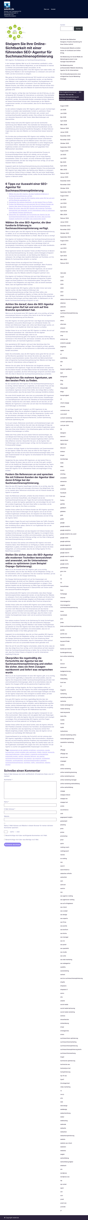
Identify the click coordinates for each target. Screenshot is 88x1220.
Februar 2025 (64, 173)
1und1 (62, 277)
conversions (40, 750)
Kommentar (8, 779)
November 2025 (65, 139)
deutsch (62, 436)
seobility (63, 967)
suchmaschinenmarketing (68, 1042)
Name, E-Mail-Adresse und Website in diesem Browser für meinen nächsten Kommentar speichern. (28, 826)
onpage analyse (65, 795)
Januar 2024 (64, 222)
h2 (61, 579)
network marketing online (68, 735)
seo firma (63, 922)
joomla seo (63, 634)
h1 (61, 575)
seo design (63, 914)
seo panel (63, 944)
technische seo (65, 1064)
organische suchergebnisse (39, 754)
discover (63, 448)
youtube (62, 1207)
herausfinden (64, 586)
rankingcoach (64, 851)
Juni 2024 (63, 203)
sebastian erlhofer (66, 873)
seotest (62, 974)
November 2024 (65, 184)
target (62, 1057)
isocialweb (63, 615)
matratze (63, 701)
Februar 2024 (64, 218)
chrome (62, 406)
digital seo (63, 444)
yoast (62, 1199)
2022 (62, 295)
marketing (63, 693)
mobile (62, 720)
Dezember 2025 (65, 136)
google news (64, 538)
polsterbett (63, 821)
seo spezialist (64, 948)
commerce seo (65, 410)
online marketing (65, 768)
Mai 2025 (63, 162)
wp (61, 1180)
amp (61, 335)
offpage (62, 750)
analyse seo (64, 339)
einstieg (62, 474)
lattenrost (63, 667)
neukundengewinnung (67, 738)
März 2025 (63, 169)
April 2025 (63, 166)
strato (62, 1034)
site (61, 997)
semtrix (62, 888)
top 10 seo (63, 1075)
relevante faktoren (30, 756)
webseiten (63, 1132)
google (47, 750)
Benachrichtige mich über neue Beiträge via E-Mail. (22, 839)
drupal (62, 455)
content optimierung (66, 421)
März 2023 (63, 259)
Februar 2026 (64, 128)
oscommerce (64, 810)
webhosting (64, 1120)
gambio (62, 504)
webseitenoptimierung (67, 1135)
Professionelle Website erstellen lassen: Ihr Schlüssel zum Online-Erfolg (70, 50)
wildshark (63, 1165)
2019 (61, 284)
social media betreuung (67, 1008)
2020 (62, 288)
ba (61, 365)
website (62, 1139)
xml (61, 1192)
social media (64, 1004)
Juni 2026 (63, 113)
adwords (63, 307)
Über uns (46, 9)
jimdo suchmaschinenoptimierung (70, 626)
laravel (62, 664)
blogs (62, 391)
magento (63, 690)
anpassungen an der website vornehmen (23, 750)
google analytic (65, 526)
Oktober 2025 (64, 143)
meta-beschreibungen (12, 754)
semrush (63, 884)
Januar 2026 (64, 132)
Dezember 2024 (65, 181)
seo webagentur (65, 963)
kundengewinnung (66, 652)
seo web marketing (66, 959)
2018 (61, 280)
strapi (62, 1027)
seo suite (63, 956)
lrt (61, 686)
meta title (63, 716)
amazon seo (64, 331)
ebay (61, 466)
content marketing (66, 418)
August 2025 (64, 151)
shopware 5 (64, 989)
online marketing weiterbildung (70, 783)
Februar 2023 (64, 263)
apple (62, 350)
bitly (61, 384)
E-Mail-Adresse (9, 809)
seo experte (64, 918)
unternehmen (40, 762)
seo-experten (36, 758)
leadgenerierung (65, 671)
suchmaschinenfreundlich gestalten (35, 760)
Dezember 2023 (65, 226)
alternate (63, 324)
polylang (63, 825)
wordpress (63, 1173)
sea (61, 862)
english (62, 485)
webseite (63, 1128)
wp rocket (63, 1184)
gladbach (63, 508)
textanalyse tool (65, 1068)
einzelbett (63, 478)
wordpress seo (64, 1177)
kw (61, 660)
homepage (63, 594)
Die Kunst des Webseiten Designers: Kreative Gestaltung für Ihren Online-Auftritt (71, 42)
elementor (63, 481)
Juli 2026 (63, 109)
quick (62, 843)
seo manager (64, 937)
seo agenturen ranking (67, 899)
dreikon (62, 451)
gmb (61, 515)
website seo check (66, 1143)
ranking (20, 756)
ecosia (62, 470)
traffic (33, 762)
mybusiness (64, 731)
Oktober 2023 (64, 233)
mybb (62, 727)
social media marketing (67, 1012)
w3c (61, 1098)
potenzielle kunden (11, 756)
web (61, 1102)
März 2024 (63, 214)
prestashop (63, 836)
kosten (62, 645)
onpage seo (64, 798)
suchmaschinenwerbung (68, 1053)
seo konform (64, 929)
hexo (61, 590)
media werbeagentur (66, 705)
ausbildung (63, 358)
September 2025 (65, 147)
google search (64, 552)
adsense (63, 303)
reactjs (62, 854)
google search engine (67, 556)
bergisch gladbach (66, 369)
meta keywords (65, 712)
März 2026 (63, 124)
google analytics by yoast (68, 534)
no (61, 746)
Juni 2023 (63, 248)
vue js (62, 1094)
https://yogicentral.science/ (68, 92)
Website (6, 816)
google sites (64, 560)
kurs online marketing (67, 656)
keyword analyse (65, 637)
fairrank (62, 496)
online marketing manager (68, 780)
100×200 (63, 273)
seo (61, 892)
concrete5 (63, 414)
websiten (63, 1147)
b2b (61, 361)
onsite (62, 806)
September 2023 (65, 237)
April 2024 (63, 211)
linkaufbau (63, 675)
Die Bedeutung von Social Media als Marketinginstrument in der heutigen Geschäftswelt (71, 59)
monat (62, 723)
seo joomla (63, 926)
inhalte (39, 752)
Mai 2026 (63, 117)
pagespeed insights (66, 817)
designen (63, 433)
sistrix (62, 993)
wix (61, 1169)
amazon (62, 328)
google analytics (65, 530)
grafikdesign (64, 567)
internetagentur (65, 601)
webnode (63, 1124)
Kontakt (53, 9)
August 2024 (64, 196)
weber (62, 1117)
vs (61, 1090)
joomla (62, 630)
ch (61, 399)
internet (44, 752)
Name (6, 802)
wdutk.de (9, 9)
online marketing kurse (67, 776)
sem (61, 881)
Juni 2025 (63, 158)
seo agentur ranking (66, 896)
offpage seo (64, 753)
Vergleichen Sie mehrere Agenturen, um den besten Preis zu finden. (31, 202)
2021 (61, 292)
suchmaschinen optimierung (69, 1038)
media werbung (65, 708)
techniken (27, 762)
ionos (62, 611)
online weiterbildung (66, 787)
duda (61, 463)
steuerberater (64, 1019)
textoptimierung (65, 1072)
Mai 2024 (63, 207)
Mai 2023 (63, 252)
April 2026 (63, 121)
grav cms (63, 571)
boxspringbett (64, 395)
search (62, 866)
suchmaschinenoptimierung (14, 762)
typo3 (62, 1079)
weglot (62, 1154)
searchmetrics (64, 869)
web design (63, 1105)
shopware (63, 986)
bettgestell (63, 376)
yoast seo (63, 1203)
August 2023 (64, 240)
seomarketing (64, 971)
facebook (63, 493)
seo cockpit (64, 911)
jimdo (62, 622)
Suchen (62, 25)
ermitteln (63, 489)
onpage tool (64, 802)
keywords (51, 752)
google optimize (65, 541)
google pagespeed (66, 549)
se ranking (63, 858)
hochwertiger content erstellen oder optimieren (20, 752)
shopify (62, 982)
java (61, 619)
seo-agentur (28, 758)
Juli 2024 (63, 199)
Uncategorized (65, 1083)
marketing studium (66, 697)
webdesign (63, 1109)
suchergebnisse (18, 760)
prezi (61, 840)
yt (61, 1210)
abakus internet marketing (68, 299)
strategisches (64, 1031)
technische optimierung (67, 1061)
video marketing (65, 1087)
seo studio (63, 952)
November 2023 (65, 229)
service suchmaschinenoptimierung (71, 978)
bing (61, 380)
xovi (61, 1195)
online (62, 765)
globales (63, 511)
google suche (64, 564)
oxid (61, 813)
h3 (61, 582)
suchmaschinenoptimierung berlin (70, 1049)
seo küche (63, 933)
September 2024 (65, 192)
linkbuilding (63, 679)
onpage (62, 791)
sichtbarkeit (46, 758)
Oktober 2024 (64, 188)
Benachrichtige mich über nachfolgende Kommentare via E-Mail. (26, 835)
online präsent (25, 754)
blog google (64, 388)
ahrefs (62, 317)
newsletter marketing (67, 742)
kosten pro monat (65, 649)
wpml (62, 1188)
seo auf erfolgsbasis (66, 903)
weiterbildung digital (66, 1162)
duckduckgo (64, 459)
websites (63, 1150)
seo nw (62, 941)
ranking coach (64, 847)
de (61, 429)
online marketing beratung (68, 772)
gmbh (62, 519)
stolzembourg (64, 1023)
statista (62, 1016)
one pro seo (64, 757)
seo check (63, 907)
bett (61, 373)
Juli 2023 (63, 244)
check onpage (64, 403)
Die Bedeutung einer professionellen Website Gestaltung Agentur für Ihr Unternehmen (71, 67)
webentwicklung (65, 1113)
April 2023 (63, 255)
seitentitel (63, 877)
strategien (8, 760)
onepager (63, 761)
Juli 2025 (63, 154)
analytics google (65, 343)
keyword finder (65, 641)
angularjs (63, 346)
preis (61, 828)
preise (62, 832)
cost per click (64, 425)
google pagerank (65, 545)
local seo (63, 682)
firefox (62, 500)
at (61, 354)
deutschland (64, 440)
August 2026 (64, 106)
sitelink (62, 1001)
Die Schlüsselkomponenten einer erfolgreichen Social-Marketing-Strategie (70, 76)
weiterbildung (64, 1158)
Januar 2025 (64, 177)
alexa (62, 320)
